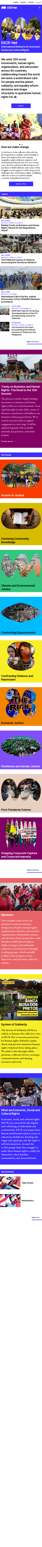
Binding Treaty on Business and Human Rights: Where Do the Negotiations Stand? (20, 228)
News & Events (16, 223)
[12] (21, 128)
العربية (38, 2)
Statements (25, 309)
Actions (13, 294)
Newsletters (28, 1200)
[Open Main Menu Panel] (39, 7)
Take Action (27, 1183)
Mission (21, 106)
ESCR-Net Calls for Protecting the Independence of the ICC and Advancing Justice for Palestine (25, 314)
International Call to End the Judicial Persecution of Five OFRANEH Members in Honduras (20, 299)
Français (31, 2)
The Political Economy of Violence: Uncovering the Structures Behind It (18, 261)
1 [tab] (19, 144)
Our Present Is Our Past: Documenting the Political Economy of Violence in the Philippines (24, 331)
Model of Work (21, 184)
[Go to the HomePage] (9, 7)
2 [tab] (22, 144)
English (15, 2)
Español (23, 2)
